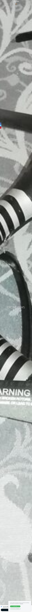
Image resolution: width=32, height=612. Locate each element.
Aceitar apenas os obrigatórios (15, 608)
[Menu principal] (1, 3)
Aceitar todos (15, 606)
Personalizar (21, 603)
